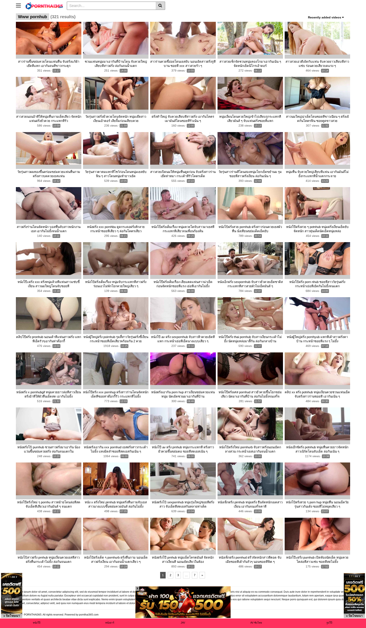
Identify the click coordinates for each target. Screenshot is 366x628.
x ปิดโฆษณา (11, 615)
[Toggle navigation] (20, 5)
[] (160, 5)
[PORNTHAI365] (44, 5)
